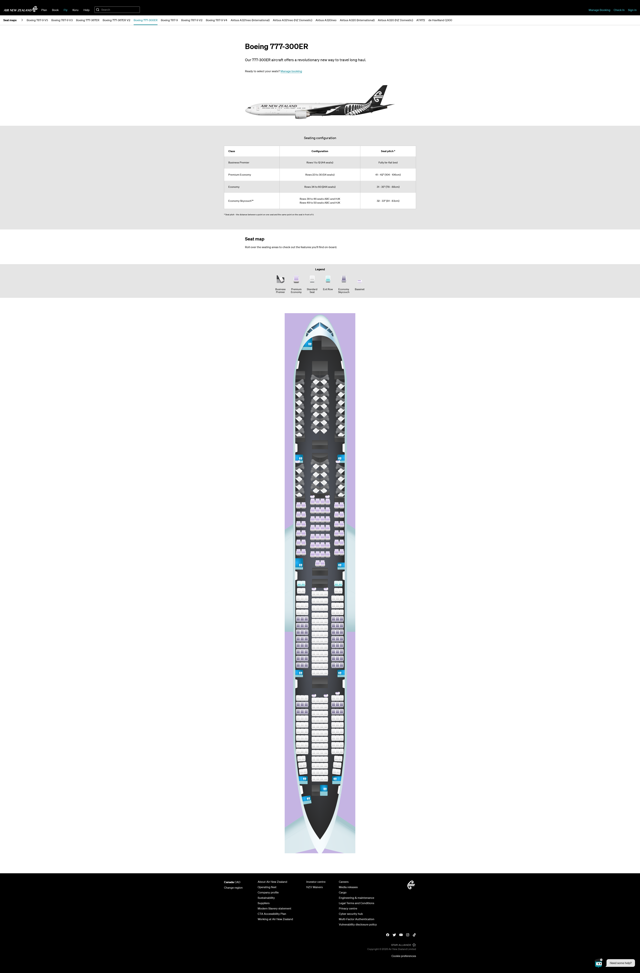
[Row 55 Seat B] (302, 745)
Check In (619, 10)
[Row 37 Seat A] (298, 605)
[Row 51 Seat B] (302, 718)
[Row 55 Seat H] (333, 745)
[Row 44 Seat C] (306, 652)
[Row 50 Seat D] (314, 713)
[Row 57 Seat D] (314, 759)
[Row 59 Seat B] (305, 771)
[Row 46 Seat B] (302, 665)
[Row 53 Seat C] (306, 731)
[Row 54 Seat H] (333, 738)
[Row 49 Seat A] (298, 704)
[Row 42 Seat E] (318, 641)
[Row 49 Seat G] (326, 707)
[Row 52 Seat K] (341, 725)
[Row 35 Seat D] (314, 594)
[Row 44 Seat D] (314, 654)
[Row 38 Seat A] (298, 612)
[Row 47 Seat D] (314, 673)
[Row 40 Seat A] (298, 625)
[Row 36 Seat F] (322, 601)
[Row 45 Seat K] (341, 658)
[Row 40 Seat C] (306, 625)
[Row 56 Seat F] (322, 753)
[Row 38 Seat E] (318, 615)
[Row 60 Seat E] (318, 779)
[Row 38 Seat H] (333, 612)
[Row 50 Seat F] (322, 713)
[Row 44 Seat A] (298, 652)
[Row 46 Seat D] (314, 666)
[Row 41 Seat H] (333, 632)
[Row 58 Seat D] (314, 766)
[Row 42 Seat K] (341, 639)
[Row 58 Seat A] (300, 765)
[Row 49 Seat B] (302, 704)
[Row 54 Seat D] (314, 739)
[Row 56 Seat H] (333, 751)
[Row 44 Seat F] (322, 654)
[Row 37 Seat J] (337, 605)
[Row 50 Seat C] (306, 712)
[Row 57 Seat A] (299, 759)
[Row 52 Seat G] (326, 726)
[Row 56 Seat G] (326, 753)
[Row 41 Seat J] (337, 632)
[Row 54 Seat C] (306, 738)
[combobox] (117, 10)
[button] (614, 963)
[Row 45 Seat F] (322, 660)
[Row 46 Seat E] (318, 666)
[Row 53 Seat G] (326, 733)
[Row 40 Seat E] (318, 628)
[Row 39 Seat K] (341, 619)
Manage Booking (599, 10)
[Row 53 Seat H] (333, 731)
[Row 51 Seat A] (298, 718)
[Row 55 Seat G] (326, 746)
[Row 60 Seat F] (322, 779)
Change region (233, 887)
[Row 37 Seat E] (318, 608)
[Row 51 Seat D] (314, 720)
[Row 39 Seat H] (333, 619)
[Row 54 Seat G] (326, 739)
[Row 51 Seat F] (322, 720)
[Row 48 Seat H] (333, 698)
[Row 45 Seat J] (337, 658)
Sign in (632, 10)
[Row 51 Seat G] (326, 720)
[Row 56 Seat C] (306, 751)
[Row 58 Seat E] (318, 766)
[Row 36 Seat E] (318, 601)
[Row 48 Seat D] (314, 700)
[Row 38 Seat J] (337, 612)
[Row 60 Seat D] (314, 779)
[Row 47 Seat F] (322, 673)
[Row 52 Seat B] (302, 725)
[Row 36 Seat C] (306, 598)
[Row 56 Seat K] (341, 751)
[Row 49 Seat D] (314, 707)
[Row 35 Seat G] (326, 594)
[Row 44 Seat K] (341, 652)
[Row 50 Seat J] (337, 712)
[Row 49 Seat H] (333, 704)
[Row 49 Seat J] (337, 704)
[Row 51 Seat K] (341, 718)
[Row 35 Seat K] (340, 591)
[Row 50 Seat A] (298, 712)
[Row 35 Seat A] (299, 591)
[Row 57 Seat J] (336, 758)
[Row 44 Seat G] (326, 654)
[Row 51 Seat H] (333, 718)
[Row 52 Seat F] (322, 726)
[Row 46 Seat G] (326, 666)
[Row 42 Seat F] (322, 641)
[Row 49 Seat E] (318, 707)
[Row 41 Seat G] (326, 634)
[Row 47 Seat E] (318, 673)
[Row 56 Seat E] (318, 753)
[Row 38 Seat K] (341, 612)
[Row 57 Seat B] (303, 758)
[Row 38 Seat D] (314, 615)
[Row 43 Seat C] (306, 645)
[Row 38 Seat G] (326, 615)
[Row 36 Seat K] (341, 598)
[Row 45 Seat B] (302, 658)
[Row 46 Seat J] (337, 665)
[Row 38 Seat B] (302, 612)
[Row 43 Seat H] (333, 645)
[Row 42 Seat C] (306, 639)
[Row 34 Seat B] (303, 583)
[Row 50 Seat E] (318, 713)
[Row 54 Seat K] (341, 738)
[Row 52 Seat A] (298, 725)
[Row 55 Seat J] (337, 745)
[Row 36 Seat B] (302, 598)
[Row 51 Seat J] (337, 718)
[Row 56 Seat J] (337, 751)
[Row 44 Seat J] (337, 652)
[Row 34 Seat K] (340, 583)
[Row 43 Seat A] (298, 645)
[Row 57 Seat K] (340, 759)
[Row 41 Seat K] (341, 632)
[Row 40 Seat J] (337, 625)
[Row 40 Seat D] (314, 628)
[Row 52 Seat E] (318, 726)
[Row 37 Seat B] (302, 605)
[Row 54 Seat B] (302, 738)
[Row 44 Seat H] (333, 652)
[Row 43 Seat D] (314, 647)
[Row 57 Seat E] (318, 759)
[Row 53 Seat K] (341, 731)
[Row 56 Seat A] (298, 751)
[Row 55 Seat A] (298, 745)
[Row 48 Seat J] (337, 698)
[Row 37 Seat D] (314, 608)
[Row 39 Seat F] (322, 621)
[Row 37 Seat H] (333, 605)
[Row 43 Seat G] (326, 647)
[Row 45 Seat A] (298, 658)
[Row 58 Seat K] (339, 765)
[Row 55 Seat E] (318, 746)
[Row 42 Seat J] (337, 639)
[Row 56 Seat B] (302, 751)
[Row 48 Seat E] (318, 700)
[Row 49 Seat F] (322, 707)
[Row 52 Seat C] (306, 725)
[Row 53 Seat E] (318, 733)
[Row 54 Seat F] (322, 739)
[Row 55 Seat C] (306, 745)
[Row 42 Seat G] (326, 641)
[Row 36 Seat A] (298, 598)
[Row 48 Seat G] (326, 700)
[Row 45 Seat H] (333, 658)
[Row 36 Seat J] (337, 598)
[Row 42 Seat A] (298, 639)
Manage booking (291, 71)
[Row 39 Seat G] (326, 621)
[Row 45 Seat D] (314, 660)
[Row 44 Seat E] (318, 654)
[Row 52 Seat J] (337, 725)
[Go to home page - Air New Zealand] (20, 9)
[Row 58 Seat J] (335, 765)
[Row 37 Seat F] (322, 608)
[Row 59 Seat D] (314, 772)
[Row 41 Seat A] (298, 632)
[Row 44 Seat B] (302, 652)
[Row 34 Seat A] (299, 583)
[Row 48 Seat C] (306, 698)
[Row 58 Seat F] (322, 766)
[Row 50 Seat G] (326, 713)
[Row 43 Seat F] (322, 647)
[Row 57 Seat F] (322, 759)
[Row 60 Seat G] (326, 779)
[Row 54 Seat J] (337, 738)
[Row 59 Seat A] (301, 772)
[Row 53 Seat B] (302, 731)
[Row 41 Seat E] (318, 634)
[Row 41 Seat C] (306, 632)
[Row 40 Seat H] (333, 625)
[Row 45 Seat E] (318, 660)
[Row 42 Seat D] (314, 641)
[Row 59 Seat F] (322, 772)
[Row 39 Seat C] (306, 619)
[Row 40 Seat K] (341, 625)
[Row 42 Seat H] (333, 639)
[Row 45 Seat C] (306, 658)
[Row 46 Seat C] (306, 665)
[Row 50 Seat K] (341, 712)
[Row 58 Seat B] (304, 765)
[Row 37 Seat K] (341, 605)
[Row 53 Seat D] (314, 733)
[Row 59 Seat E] (318, 772)
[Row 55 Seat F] (322, 746)
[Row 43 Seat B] (302, 645)
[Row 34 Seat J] (336, 583)
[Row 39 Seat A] (298, 619)
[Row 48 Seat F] (322, 700)
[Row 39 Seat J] (337, 619)
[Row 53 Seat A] (298, 731)
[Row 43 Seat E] (318, 647)
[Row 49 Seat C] (306, 704)
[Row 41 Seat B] (302, 632)
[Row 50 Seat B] (302, 712)
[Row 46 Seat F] (322, 666)
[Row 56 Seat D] (314, 753)
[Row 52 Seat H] (333, 725)
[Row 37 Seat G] (326, 608)
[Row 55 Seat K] (341, 745)
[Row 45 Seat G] (326, 660)
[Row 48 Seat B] (302, 698)
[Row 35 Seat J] (336, 591)
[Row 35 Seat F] (322, 594)
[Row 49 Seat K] (341, 704)
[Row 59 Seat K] (338, 772)
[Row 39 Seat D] (314, 621)
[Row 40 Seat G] (326, 628)
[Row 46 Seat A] (298, 665)
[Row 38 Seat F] (322, 615)
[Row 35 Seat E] (318, 594)
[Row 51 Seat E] (318, 720)
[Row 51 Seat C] (306, 718)
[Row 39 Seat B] (302, 619)
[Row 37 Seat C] (306, 605)
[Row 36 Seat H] (333, 598)
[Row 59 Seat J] (334, 771)
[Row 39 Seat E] (318, 621)
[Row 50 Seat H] (333, 712)
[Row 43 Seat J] (337, 645)
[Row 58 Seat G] (326, 766)
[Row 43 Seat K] (341, 645)
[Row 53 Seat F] (322, 733)
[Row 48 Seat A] (298, 698)
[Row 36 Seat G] (326, 601)
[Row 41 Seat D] (314, 634)
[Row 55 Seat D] (314, 746)
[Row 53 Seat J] (337, 731)
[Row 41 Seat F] (322, 634)
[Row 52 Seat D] (314, 726)
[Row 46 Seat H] (333, 665)
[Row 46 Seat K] (341, 665)
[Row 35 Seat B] (303, 591)
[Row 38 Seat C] (306, 612)
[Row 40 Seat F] (322, 628)
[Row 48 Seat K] (341, 698)
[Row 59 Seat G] (326, 772)
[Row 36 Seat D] (314, 601)
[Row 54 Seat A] (298, 738)
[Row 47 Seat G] (326, 673)
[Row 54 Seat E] (318, 739)
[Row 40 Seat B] (302, 625)
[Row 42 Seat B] (302, 639)
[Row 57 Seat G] (326, 759)
